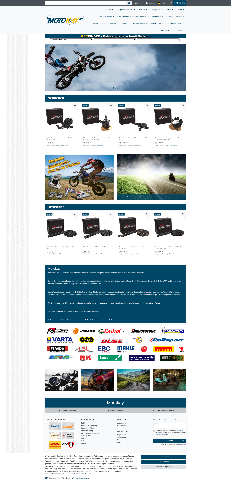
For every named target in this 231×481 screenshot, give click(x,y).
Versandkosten (64, 145)
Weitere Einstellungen (80, 478)
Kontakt (84, 443)
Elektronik (112, 23)
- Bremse (178, 30)
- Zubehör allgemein (174, 16)
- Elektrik (141, 9)
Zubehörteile (165, 30)
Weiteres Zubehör (157, 23)
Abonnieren (168, 440)
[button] (55, 67)
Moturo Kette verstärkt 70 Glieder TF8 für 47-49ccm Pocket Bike (168, 247)
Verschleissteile (139, 23)
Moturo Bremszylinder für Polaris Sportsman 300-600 (133, 138)
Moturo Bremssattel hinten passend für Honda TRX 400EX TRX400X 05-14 (96, 138)
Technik (125, 23)
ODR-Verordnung (87, 436)
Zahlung (84, 423)
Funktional (66, 478)
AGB (119, 442)
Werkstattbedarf (176, 23)
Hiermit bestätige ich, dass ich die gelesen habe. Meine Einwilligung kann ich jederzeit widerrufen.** (171, 432)
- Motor (179, 9)
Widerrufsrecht (122, 437)
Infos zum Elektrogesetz (90, 433)
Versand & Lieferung (89, 426)
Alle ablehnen (163, 462)
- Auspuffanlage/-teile (124, 9)
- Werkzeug (156, 16)
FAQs (83, 438)
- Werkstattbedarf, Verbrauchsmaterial (132, 16)
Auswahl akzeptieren (164, 467)
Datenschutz (122, 440)
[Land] (159, 3)
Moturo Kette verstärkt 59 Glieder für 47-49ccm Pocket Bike (132, 247)
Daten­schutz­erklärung (82, 474)
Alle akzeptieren (164, 457)
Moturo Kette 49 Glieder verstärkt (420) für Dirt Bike (60, 247)
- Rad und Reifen (105, 16)
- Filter (168, 9)
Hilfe (83, 441)
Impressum (121, 435)
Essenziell (53, 478)
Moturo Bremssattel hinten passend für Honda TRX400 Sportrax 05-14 (168, 138)
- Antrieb (107, 9)
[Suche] (129, 3)
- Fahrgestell (156, 9)
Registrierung (122, 426)
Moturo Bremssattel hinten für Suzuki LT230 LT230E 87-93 (59, 138)
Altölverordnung (87, 431)
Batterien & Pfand (88, 428)
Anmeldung (121, 423)
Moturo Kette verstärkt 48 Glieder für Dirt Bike (96, 247)
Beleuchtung (98, 23)
